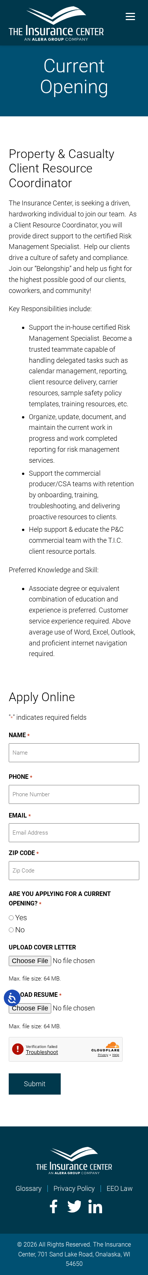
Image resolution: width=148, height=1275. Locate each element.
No (20, 929)
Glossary (29, 1188)
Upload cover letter (42, 947)
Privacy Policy (74, 1188)
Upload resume (35, 994)
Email (19, 815)
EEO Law (120, 1188)
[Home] (74, 1172)
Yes (21, 917)
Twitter (74, 1206)
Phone (20, 776)
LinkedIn (95, 1206)
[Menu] (130, 16)
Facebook (53, 1206)
